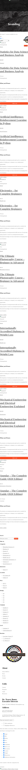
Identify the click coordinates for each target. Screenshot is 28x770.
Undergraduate (7, 630)
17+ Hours (6, 640)
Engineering (3, 414)
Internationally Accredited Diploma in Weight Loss (12, 331)
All (4, 583)
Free (5, 585)
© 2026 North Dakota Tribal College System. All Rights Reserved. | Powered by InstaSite (13, 715)
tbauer (1, 46)
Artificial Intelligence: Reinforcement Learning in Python (13, 120)
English (5, 607)
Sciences (2, 63)
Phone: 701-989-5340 (7, 704)
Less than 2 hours (8, 636)
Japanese (6, 616)
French (5, 609)
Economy (6, 553)
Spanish (5, 622)
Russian (5, 620)
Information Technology (5, 486)
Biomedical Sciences (5, 269)
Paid (5, 587)
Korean (5, 618)
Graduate (6, 628)
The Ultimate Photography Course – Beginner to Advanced (12, 259)
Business (6, 549)
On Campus (6, 575)
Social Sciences (3, 131)
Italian (5, 614)
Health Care (3, 200)
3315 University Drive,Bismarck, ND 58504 (7, 711)
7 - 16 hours (6, 638)
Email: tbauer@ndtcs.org (18, 704)
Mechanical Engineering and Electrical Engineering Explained (13, 403)
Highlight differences (9, 725)
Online (5, 577)
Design (5, 551)
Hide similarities (8, 723)
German (5, 612)
